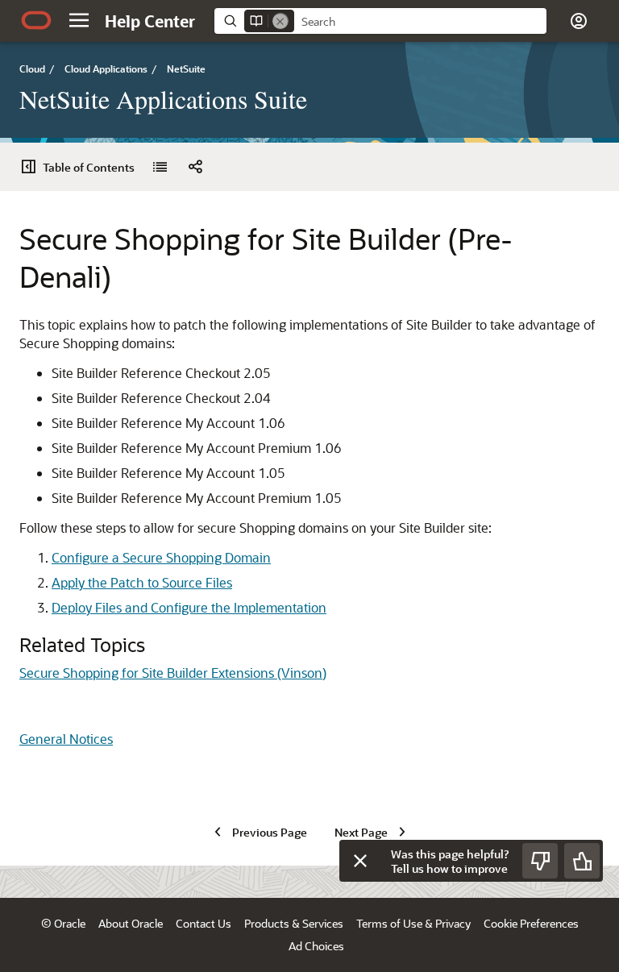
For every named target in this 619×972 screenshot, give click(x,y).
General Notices (66, 738)
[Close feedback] (360, 861)
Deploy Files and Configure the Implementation (189, 607)
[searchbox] (420, 21)
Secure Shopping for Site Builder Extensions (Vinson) (172, 672)
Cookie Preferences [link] (531, 923)
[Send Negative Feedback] (540, 861)
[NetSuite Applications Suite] (159, 166)
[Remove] (280, 21)
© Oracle (63, 923)
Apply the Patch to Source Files (142, 582)
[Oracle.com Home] (36, 20)
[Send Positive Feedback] (582, 861)
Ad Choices (316, 946)
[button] (79, 20)
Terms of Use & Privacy (413, 923)
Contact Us (203, 923)
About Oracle (130, 923)
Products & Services (293, 923)
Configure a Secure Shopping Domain (161, 557)
